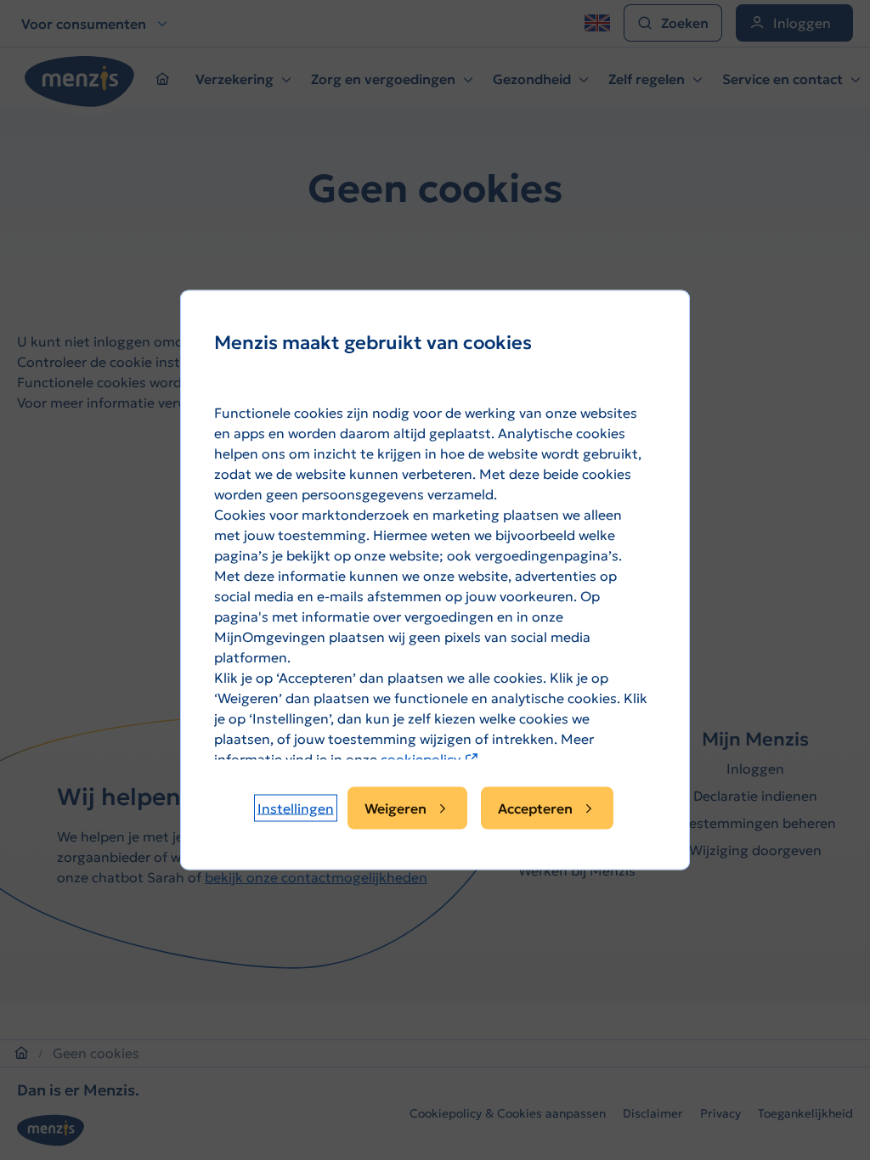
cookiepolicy (430, 759)
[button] (295, 808)
